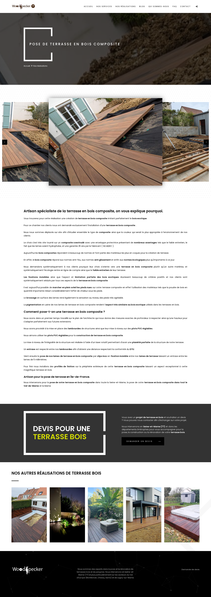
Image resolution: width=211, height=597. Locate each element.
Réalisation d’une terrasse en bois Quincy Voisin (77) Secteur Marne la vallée (67, 513)
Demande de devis (191, 569)
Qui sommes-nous (158, 6)
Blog (142, 6)
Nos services (104, 6)
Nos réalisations (126, 6)
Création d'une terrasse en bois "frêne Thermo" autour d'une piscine (26, 513)
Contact (185, 6)
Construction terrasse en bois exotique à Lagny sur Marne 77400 (146, 509)
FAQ (175, 6)
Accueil (88, 6)
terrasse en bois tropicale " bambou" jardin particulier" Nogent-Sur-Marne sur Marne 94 (106, 514)
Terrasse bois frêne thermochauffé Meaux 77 (186, 503)
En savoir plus (40, 526)
